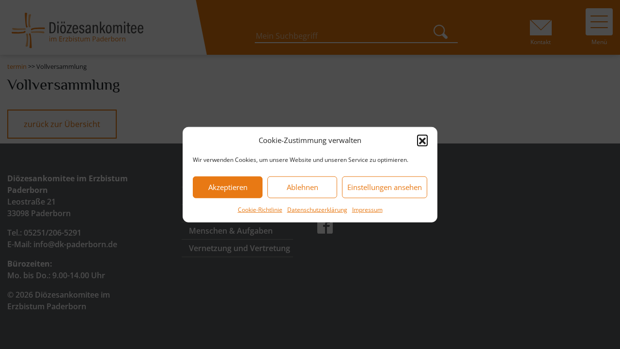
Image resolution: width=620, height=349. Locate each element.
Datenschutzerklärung (317, 209)
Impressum (367, 209)
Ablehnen (302, 187)
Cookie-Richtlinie (260, 209)
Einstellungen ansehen (384, 187)
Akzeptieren (228, 187)
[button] (422, 140)
